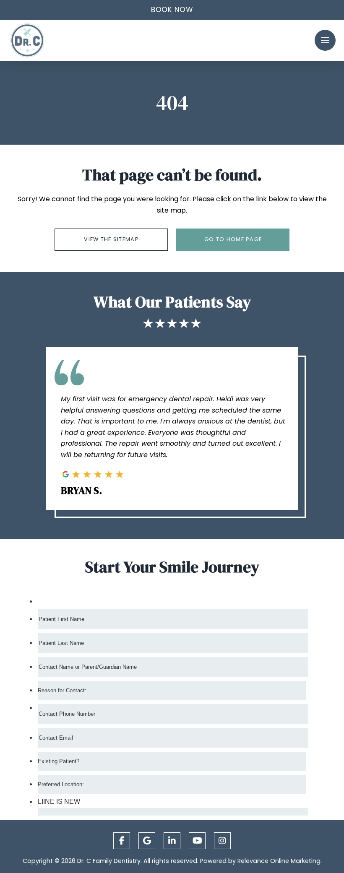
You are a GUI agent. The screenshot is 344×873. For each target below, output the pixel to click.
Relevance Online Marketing (279, 861)
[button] (172, 10)
